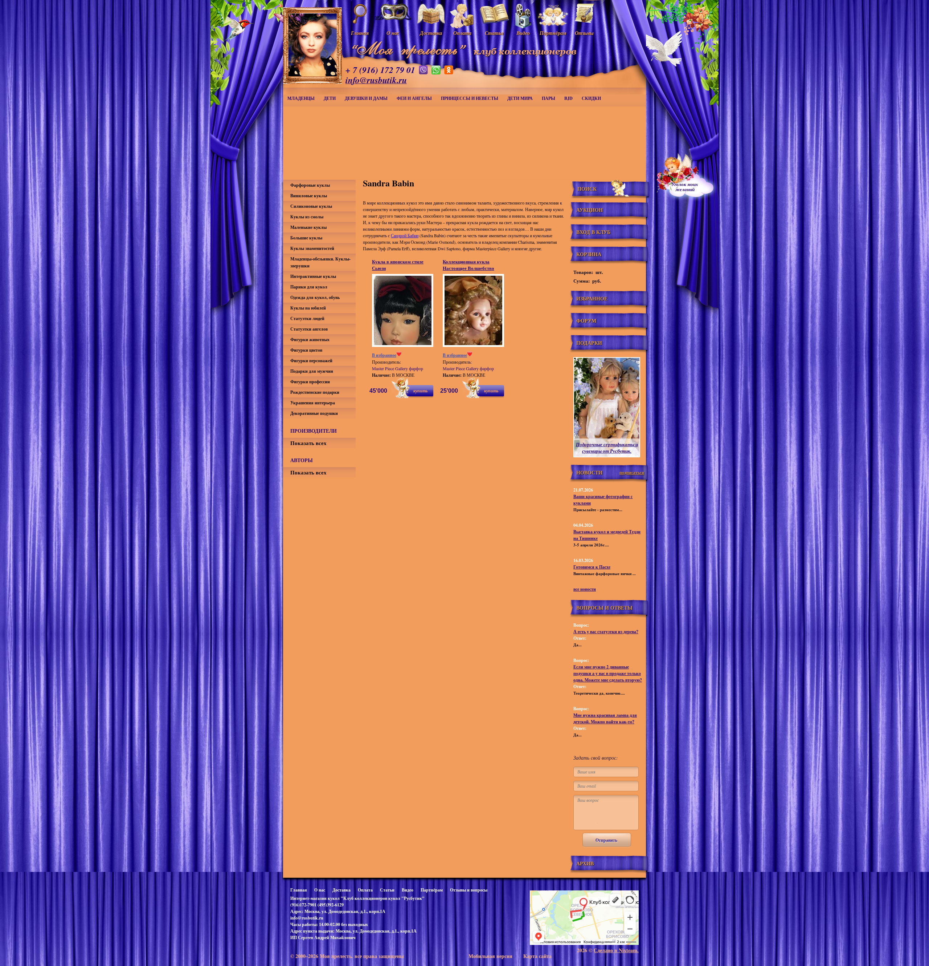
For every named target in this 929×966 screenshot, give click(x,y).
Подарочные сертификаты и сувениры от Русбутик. (607, 447)
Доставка (341, 890)
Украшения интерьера (312, 403)
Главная (298, 890)
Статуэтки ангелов (309, 329)
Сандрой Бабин (404, 235)
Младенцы (301, 98)
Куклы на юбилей (308, 308)
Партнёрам (432, 890)
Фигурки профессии (310, 382)
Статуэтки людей (307, 318)
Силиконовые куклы (311, 206)
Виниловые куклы (308, 196)
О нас (319, 890)
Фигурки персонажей (311, 360)
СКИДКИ (591, 98)
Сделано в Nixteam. (616, 950)
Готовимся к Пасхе (591, 567)
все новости (584, 589)
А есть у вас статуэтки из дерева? (605, 631)
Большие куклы (306, 238)
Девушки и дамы (366, 98)
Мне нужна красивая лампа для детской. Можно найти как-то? (605, 718)
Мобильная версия (490, 956)
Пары (548, 98)
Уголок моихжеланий (684, 187)
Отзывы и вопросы (468, 890)
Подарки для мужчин (311, 371)
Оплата (365, 890)
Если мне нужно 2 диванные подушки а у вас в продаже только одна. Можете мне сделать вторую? (607, 673)
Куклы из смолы (306, 217)
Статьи (387, 890)
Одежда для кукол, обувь (315, 297)
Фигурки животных (310, 339)
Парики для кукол (308, 287)
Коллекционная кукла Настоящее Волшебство (468, 264)
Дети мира (520, 98)
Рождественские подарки (314, 392)
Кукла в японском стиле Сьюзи (397, 264)
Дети (330, 98)
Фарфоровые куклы (310, 185)
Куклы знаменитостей (312, 248)
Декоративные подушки (314, 413)
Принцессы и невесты (469, 98)
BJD (568, 98)
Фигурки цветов (306, 350)
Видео (407, 890)
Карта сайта (537, 956)
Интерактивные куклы (313, 276)
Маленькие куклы (308, 227)
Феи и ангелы (414, 98)
